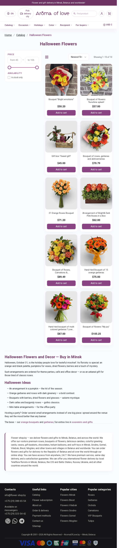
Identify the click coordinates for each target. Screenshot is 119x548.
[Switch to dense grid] (46, 57)
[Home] (52, 13)
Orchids (92, 505)
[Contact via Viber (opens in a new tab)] (8, 521)
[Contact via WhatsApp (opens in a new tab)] (15, 521)
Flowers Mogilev (68, 521)
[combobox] (84, 13)
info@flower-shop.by (15, 495)
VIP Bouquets (95, 515)
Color (51, 25)
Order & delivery (40, 510)
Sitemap (36, 526)
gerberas (49, 422)
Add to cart (61, 112)
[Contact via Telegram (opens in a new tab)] (22, 521)
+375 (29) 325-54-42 (15, 513)
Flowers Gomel (68, 515)
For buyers (81, 25)
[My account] (102, 13)
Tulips (91, 521)
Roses (91, 495)
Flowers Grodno (68, 510)
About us (36, 505)
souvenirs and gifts (82, 422)
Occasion (23, 25)
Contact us (37, 521)
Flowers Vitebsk (68, 505)
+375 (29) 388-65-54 (15, 501)
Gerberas (92, 500)
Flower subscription (42, 500)
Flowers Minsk (67, 495)
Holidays (38, 25)
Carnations (93, 510)
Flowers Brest (67, 500)
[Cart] (109, 13)
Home (8, 35)
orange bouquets (30, 422)
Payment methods (41, 515)
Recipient (65, 25)
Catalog (9, 25)
